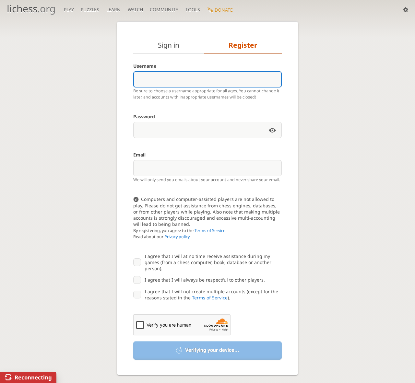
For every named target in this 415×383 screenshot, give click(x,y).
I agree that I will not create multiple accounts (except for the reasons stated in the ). (211, 294)
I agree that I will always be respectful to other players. (205, 280)
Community (164, 9)
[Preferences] (405, 9)
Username (144, 66)
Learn (113, 9)
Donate (224, 10)
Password (144, 116)
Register (243, 45)
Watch (135, 9)
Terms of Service (210, 230)
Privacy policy (176, 236)
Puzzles (90, 9)
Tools (192, 9)
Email (139, 155)
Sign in (168, 45)
